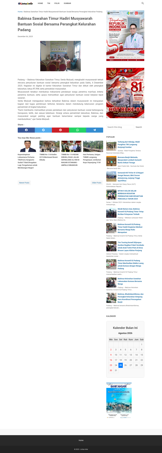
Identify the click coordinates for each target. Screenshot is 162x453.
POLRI (56, 3)
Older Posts (96, 183)
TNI (48, 3)
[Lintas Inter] (25, 3)
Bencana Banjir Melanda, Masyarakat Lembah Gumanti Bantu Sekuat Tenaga (129, 160)
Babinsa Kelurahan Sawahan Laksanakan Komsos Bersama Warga (130, 281)
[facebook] (26, 130)
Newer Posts (24, 183)
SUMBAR (67, 3)
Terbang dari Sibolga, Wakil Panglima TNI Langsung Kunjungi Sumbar (129, 144)
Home (40, 3)
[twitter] (43, 130)
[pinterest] (60, 130)
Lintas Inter (84, 449)
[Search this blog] (142, 3)
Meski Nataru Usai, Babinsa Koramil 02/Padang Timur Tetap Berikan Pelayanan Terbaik (131, 211)
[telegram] (94, 130)
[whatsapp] (77, 130)
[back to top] (156, 447)
